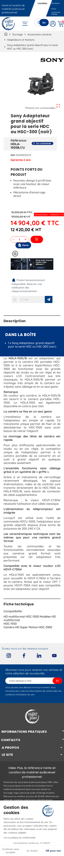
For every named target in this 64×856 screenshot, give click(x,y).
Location (42, 3)
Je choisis (32, 850)
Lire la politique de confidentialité (20, 837)
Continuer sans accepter (10, 851)
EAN (13, 155)
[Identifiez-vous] (53, 23)
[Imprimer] (15, 254)
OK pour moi (53, 850)
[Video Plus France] (8, 23)
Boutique (55, 3)
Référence (18, 140)
